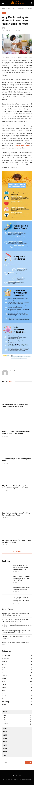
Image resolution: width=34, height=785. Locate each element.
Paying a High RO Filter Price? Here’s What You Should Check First (15, 405)
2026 (5, 712)
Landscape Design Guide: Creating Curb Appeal (15, 625)
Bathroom (5, 661)
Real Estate (5, 699)
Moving (4, 690)
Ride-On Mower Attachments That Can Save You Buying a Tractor (16, 514)
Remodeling (5, 702)
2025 (5, 728)
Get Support (17, 775)
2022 (5, 738)
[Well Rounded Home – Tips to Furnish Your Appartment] (17, 3)
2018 (5, 752)
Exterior (4, 670)
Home (4, 13)
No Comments (7, 30)
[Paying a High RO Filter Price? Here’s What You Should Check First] (17, 393)
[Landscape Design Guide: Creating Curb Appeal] (17, 447)
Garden (4, 678)
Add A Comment (17, 552)
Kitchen (4, 687)
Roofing (4, 704)
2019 (5, 748)
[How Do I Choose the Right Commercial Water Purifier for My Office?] (17, 420)
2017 (5, 755)
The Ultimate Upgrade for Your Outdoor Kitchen (16, 636)
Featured (4, 673)
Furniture (4, 676)
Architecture (5, 658)
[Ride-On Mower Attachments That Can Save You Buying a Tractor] (17, 502)
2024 (5, 732)
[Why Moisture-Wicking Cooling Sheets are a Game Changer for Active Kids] (17, 474)
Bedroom (4, 664)
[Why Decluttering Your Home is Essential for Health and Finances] (17, 44)
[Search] (31, 3)
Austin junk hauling (22, 145)
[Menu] (3, 3)
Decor (3, 667)
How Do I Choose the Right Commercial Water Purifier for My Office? (16, 432)
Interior (4, 684)
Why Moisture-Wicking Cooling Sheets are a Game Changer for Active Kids (16, 487)
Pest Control (5, 696)
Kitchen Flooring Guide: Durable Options (13, 642)
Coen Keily (10, 28)
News (3, 693)
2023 (5, 735)
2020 (5, 745)
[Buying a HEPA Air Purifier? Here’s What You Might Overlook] (17, 529)
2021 (5, 742)
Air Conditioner (6, 655)
